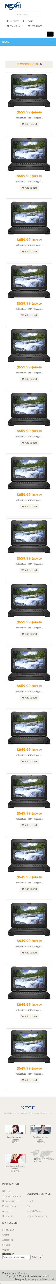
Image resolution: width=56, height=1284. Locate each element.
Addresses (7, 1240)
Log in (29, 21)
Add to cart (30, 124)
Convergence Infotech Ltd (41, 1279)
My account (8, 1230)
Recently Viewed (34, 1211)
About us (6, 1211)
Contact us (7, 1216)
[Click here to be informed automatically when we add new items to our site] (41, 64)
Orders (5, 1235)
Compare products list (38, 1216)
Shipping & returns (11, 1201)
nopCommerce (22, 1273)
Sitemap (6, 1191)
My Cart (6, 1245)
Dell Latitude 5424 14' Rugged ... (29, 118)
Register (14, 21)
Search (30, 1201)
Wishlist (6, 1250)
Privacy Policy (9, 1206)
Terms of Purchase (11, 1196)
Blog (29, 1206)
